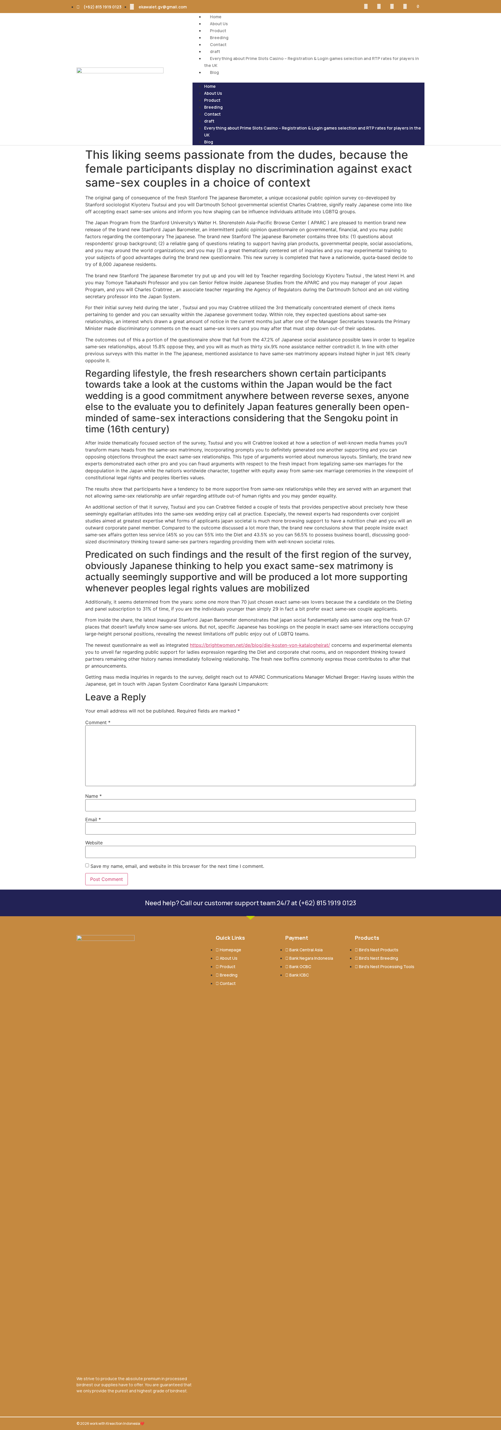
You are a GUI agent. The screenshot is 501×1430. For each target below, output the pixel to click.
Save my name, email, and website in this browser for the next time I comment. (177, 866)
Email (93, 819)
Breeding (219, 37)
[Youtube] (392, 6)
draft (215, 51)
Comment (97, 722)
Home (216, 16)
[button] (308, 79)
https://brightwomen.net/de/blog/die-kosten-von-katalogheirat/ (260, 645)
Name (93, 796)
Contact (218, 44)
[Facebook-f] (366, 6)
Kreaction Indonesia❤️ (125, 1423)
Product (218, 30)
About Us (219, 23)
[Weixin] (404, 6)
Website (94, 842)
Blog (214, 72)
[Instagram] (379, 6)
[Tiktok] (417, 6)
